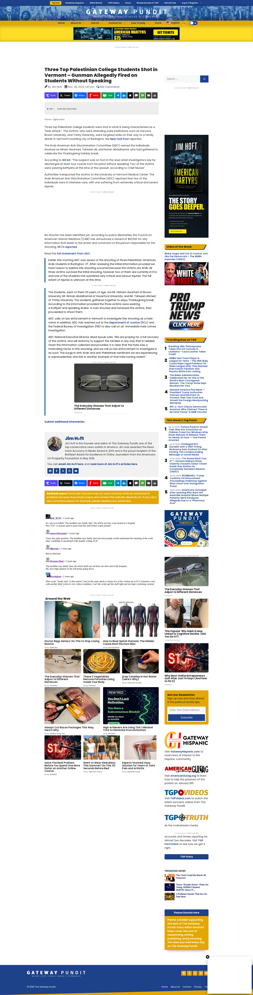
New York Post (119, 139)
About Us (76, 22)
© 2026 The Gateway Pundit (41, 986)
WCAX (66, 160)
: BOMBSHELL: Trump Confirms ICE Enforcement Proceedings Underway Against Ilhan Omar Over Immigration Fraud (188, 481)
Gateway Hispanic (74, 2)
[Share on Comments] (136, 95)
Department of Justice (124, 322)
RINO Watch (96, 2)
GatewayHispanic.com (185, 751)
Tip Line (55, 2)
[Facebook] (200, 973)
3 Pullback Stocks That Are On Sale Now (191, 895)
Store (128, 2)
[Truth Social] (183, 973)
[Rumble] (206, 973)
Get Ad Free (170, 2)
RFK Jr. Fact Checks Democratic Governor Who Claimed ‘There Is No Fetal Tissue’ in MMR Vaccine (188, 409)
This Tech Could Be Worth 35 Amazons (191, 876)
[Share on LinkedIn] (124, 95)
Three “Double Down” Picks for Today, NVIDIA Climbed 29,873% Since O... (192, 887)
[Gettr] (189, 973)
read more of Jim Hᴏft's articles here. (114, 464)
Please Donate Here (186, 912)
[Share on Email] (148, 95)
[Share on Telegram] (118, 95)
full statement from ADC (73, 253)
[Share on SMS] (142, 95)
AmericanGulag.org (183, 776)
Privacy (198, 986)
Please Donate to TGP (147, 2)
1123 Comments (109, 87)
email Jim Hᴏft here (71, 464)
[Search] (204, 79)
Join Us (95, 22)
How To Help (138, 22)
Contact (187, 986)
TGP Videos (113, 2)
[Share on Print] (155, 95)
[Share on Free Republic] (130, 95)
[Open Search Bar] (184, 23)
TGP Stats (186, 856)
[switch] (194, 23)
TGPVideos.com (180, 798)
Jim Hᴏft (74, 438)
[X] (195, 973)
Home (61, 22)
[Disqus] (102, 549)
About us (175, 986)
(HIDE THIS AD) (133, 47)
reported (71, 247)
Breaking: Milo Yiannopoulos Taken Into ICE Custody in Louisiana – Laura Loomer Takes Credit (187, 350)
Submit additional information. (65, 421)
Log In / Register (190, 2)
